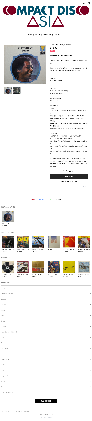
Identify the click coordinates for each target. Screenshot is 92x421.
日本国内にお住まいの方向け (69, 181)
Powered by (44, 417)
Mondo (3, 387)
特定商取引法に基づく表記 (22, 411)
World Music (5, 365)
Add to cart (69, 176)
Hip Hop (3, 299)
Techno (3, 326)
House (3, 321)
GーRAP (3, 304)
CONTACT (57, 34)
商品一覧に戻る (46, 401)
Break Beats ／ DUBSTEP (9, 332)
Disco (2, 354)
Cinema (3, 310)
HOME (30, 34)
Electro (3, 315)
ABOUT (37, 34)
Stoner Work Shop (7, 392)
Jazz (2, 370)
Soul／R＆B (4, 348)
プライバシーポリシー (7, 411)
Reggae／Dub (5, 376)
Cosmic (3, 381)
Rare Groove (5, 359)
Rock (2, 337)
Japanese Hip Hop (7, 293)
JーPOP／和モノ (6, 288)
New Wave (4, 343)
